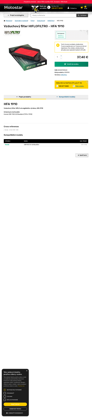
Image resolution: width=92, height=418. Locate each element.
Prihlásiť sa (73, 8)
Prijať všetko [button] (15, 404)
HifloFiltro (51, 21)
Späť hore (83, 155)
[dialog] (15, 392)
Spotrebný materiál (21, 21)
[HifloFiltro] (12, 33)
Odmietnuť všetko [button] (15, 409)
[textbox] (59, 15)
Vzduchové (41, 21)
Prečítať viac (21, 386)
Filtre (32, 21)
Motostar (9, 21)
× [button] (26, 370)
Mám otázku (80, 86)
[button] (15, 413)
